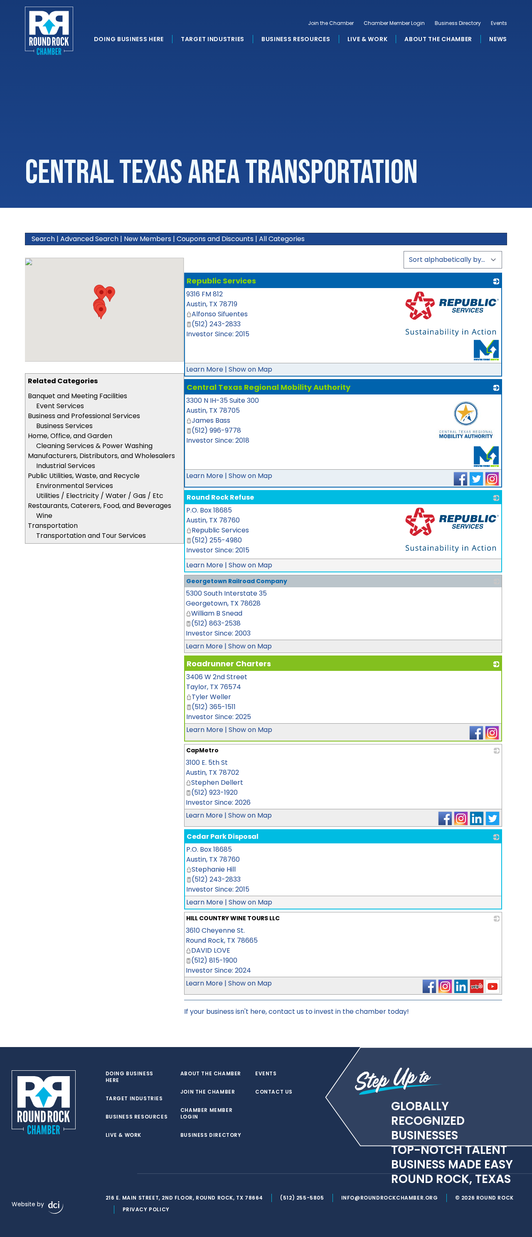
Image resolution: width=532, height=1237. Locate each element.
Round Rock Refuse (220, 497)
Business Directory (458, 23)
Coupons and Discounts (215, 239)
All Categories (282, 239)
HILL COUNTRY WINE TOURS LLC (233, 918)
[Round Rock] (49, 31)
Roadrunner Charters (229, 663)
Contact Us (274, 1092)
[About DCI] (55, 1207)
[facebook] (110, 1174)
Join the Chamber (331, 23)
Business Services (64, 426)
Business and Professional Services (84, 416)
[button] (101, 311)
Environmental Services (74, 485)
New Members (147, 239)
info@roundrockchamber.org (389, 1197)
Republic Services (221, 281)
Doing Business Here (129, 39)
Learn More (204, 369)
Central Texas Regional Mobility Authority (268, 387)
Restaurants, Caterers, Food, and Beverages (99, 505)
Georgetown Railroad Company (236, 581)
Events (499, 23)
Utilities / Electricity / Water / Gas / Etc (99, 495)
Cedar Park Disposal (223, 836)
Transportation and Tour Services (91, 535)
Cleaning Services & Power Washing (94, 446)
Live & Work (367, 39)
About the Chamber (438, 39)
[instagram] (126, 1174)
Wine (44, 515)
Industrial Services (65, 466)
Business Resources (295, 39)
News (498, 39)
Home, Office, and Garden (70, 436)
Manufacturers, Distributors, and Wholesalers (101, 456)
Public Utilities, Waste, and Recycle (84, 476)
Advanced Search (89, 239)
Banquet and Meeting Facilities (77, 396)
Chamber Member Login (394, 23)
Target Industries (212, 39)
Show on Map (250, 369)
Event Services (60, 406)
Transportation (53, 525)
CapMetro (202, 750)
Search (43, 239)
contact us (286, 1011)
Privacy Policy (146, 1209)
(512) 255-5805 (302, 1197)
